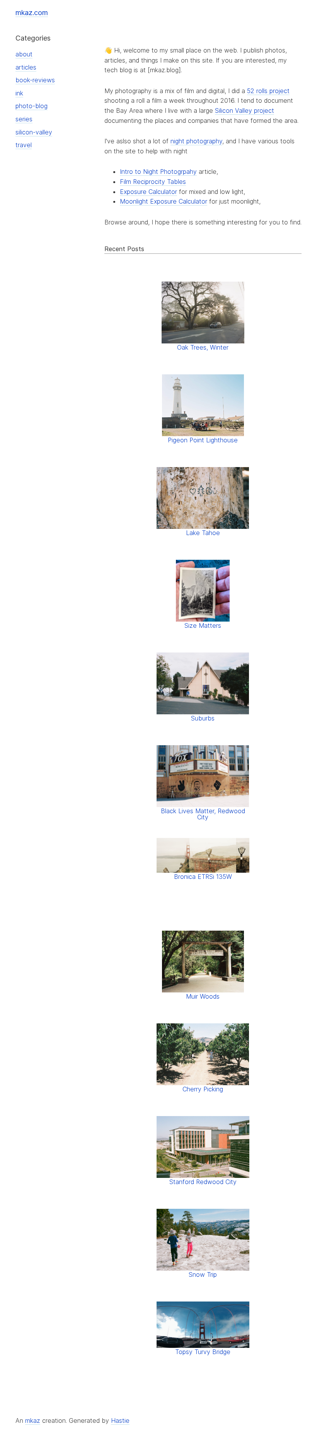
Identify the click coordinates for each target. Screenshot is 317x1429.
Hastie (120, 1420)
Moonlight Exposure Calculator (163, 201)
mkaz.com (31, 12)
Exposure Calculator (148, 191)
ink (19, 93)
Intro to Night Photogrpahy (158, 171)
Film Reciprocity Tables (153, 181)
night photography (196, 141)
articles (25, 67)
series (23, 119)
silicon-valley (33, 132)
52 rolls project (268, 91)
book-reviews (35, 80)
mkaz (32, 1420)
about (23, 54)
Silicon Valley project (244, 110)
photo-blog (31, 106)
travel (23, 145)
